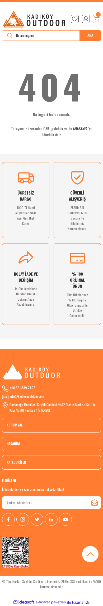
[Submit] (94, 502)
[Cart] (97, 19)
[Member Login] (86, 19)
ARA (90, 35)
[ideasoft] (23, 602)
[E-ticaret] (50, 602)
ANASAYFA (80, 128)
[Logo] (34, 19)
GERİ (46, 128)
